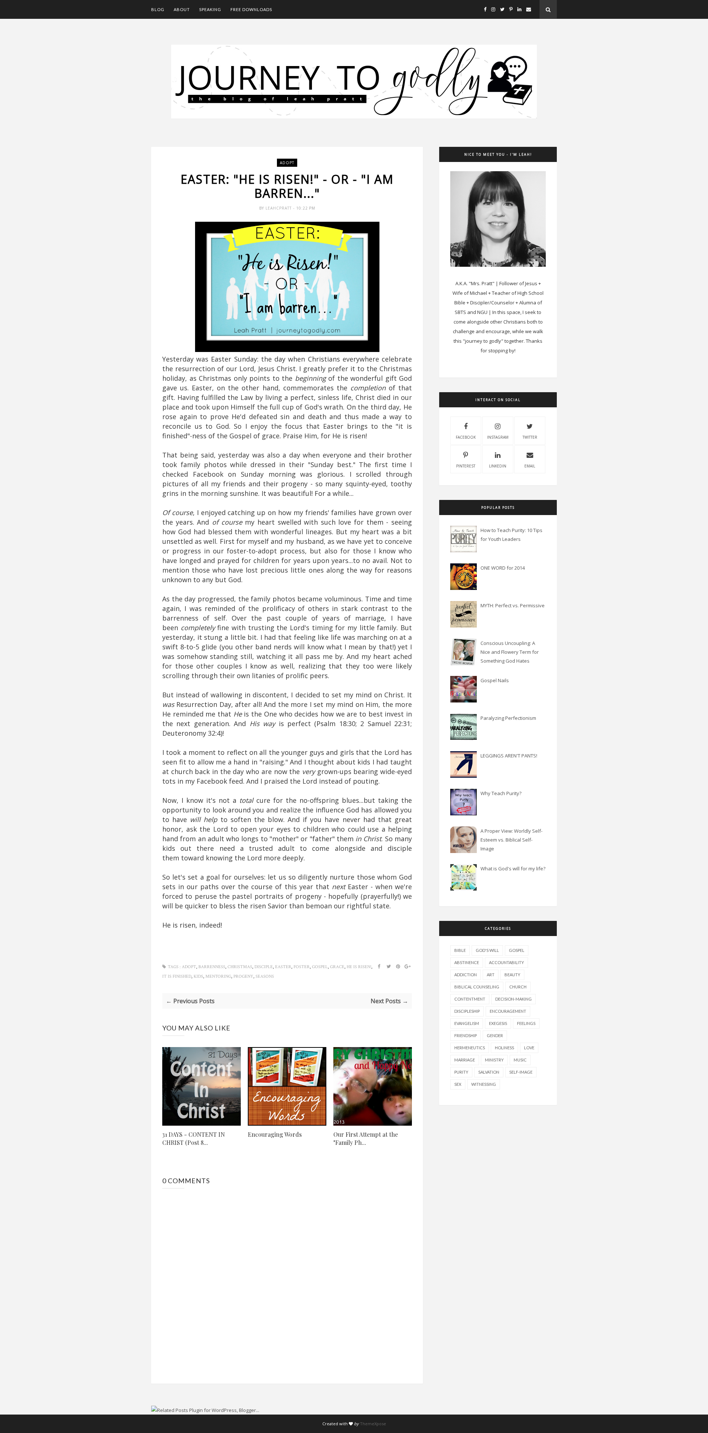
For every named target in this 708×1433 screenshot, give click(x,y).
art (490, 974)
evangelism (466, 1023)
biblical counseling (476, 986)
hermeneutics (469, 1047)
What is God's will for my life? (512, 868)
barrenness (211, 967)
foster (302, 967)
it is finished (176, 976)
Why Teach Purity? (500, 793)
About (182, 9)
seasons (265, 976)
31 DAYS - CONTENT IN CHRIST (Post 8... (193, 1138)
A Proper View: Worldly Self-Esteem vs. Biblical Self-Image (511, 840)
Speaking (210, 9)
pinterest (465, 466)
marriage (464, 1059)
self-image (520, 1072)
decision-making (513, 999)
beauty (512, 974)
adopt (287, 162)
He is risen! (359, 967)
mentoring (218, 976)
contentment (469, 999)
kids (198, 976)
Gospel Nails (494, 680)
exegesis (498, 1023)
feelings (526, 1023)
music (520, 1059)
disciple (263, 967)
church (518, 986)
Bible (460, 950)
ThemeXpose (373, 1423)
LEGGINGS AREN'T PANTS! (508, 755)
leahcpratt (279, 208)
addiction (465, 974)
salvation (488, 1072)
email (529, 466)
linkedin (497, 466)
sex (457, 1084)
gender (495, 1035)
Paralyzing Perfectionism (508, 718)
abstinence (466, 962)
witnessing (483, 1084)
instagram (498, 437)
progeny (243, 976)
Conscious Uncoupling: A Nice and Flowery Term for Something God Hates (509, 652)
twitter (530, 437)
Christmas (240, 967)
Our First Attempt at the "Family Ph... (365, 1138)
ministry (494, 1059)
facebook (466, 437)
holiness (504, 1047)
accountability (506, 962)
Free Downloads (251, 9)
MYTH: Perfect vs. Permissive (512, 605)
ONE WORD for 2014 (502, 567)
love (529, 1047)
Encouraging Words (275, 1134)
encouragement (508, 1011)
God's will (487, 950)
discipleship (467, 1011)
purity (461, 1072)
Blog (157, 9)
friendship (465, 1035)
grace (337, 967)
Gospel (320, 967)
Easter (283, 967)
